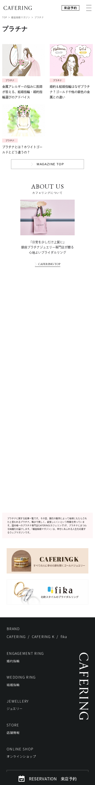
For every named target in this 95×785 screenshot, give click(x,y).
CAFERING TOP (49, 264)
